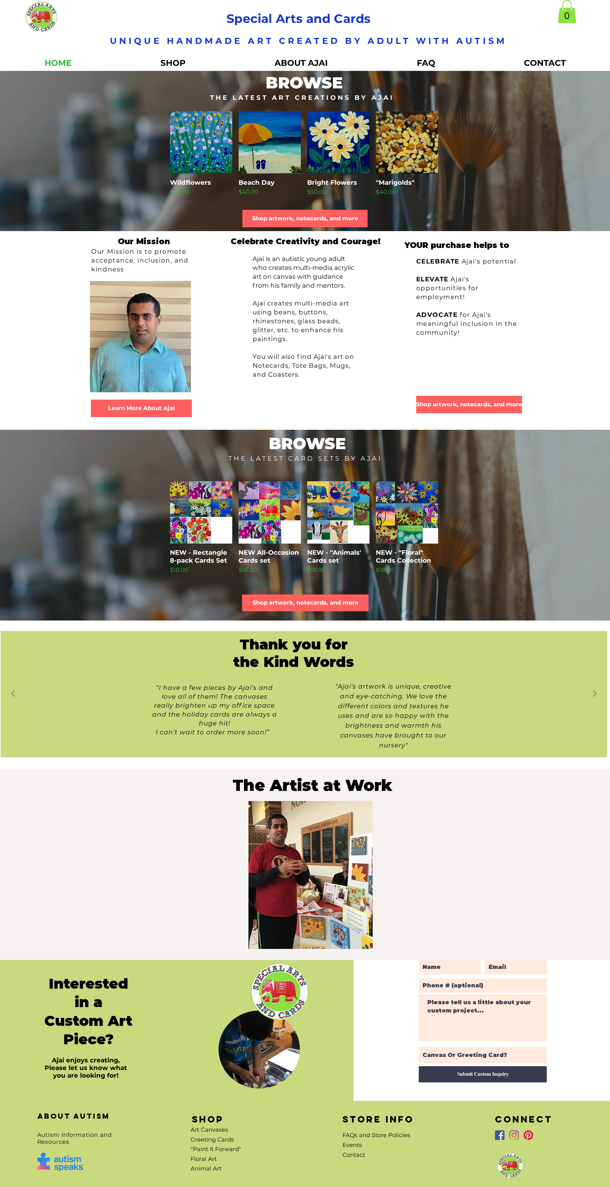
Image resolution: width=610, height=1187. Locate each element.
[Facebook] (500, 1135)
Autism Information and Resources (74, 1138)
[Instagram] (514, 1135)
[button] (567, 11)
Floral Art (204, 1159)
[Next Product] (451, 142)
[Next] (594, 694)
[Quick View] (201, 142)
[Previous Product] (157, 142)
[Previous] (13, 694)
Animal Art (206, 1168)
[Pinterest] (528, 1135)
